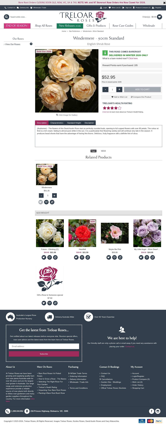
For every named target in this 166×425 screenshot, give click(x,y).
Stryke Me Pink (115, 249)
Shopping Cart (138, 388)
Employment (106, 385)
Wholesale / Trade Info (79, 382)
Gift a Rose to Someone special (50, 295)
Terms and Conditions (79, 388)
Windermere (47, 187)
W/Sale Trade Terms (78, 373)
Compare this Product (142, 97)
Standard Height (74, 123)
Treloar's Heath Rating (48, 387)
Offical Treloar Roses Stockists (113, 388)
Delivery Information (78, 379)
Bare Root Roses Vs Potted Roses (49, 374)
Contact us (129, 346)
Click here (133, 58)
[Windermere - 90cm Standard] (67, 81)
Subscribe (44, 354)
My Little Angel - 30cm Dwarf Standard (147, 249)
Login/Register (138, 376)
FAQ (103, 376)
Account (135, 373)
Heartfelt (82, 249)
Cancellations (107, 379)
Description (42, 123)
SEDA (103, 151)
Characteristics (56, 123)
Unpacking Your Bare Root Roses (52, 390)
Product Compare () (141, 379)
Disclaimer (89, 123)
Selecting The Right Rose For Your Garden (50, 383)
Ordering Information (78, 376)
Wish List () (137, 382)
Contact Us (105, 373)
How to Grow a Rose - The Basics (52, 379)
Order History (137, 385)
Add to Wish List (120, 97)
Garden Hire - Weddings (111, 382)
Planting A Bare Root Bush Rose (52, 393)
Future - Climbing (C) (50, 249)
